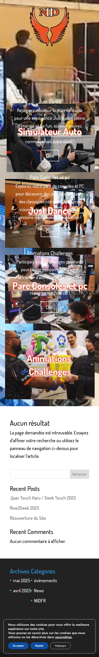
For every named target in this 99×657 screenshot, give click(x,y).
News (39, 590)
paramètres (63, 637)
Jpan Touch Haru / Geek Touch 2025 (43, 498)
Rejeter (39, 646)
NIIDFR (40, 601)
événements (45, 580)
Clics (50, 156)
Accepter (18, 646)
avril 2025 (22, 590)
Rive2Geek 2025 (24, 508)
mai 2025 (21, 580)
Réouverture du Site (28, 518)
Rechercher (80, 474)
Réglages (60, 646)
